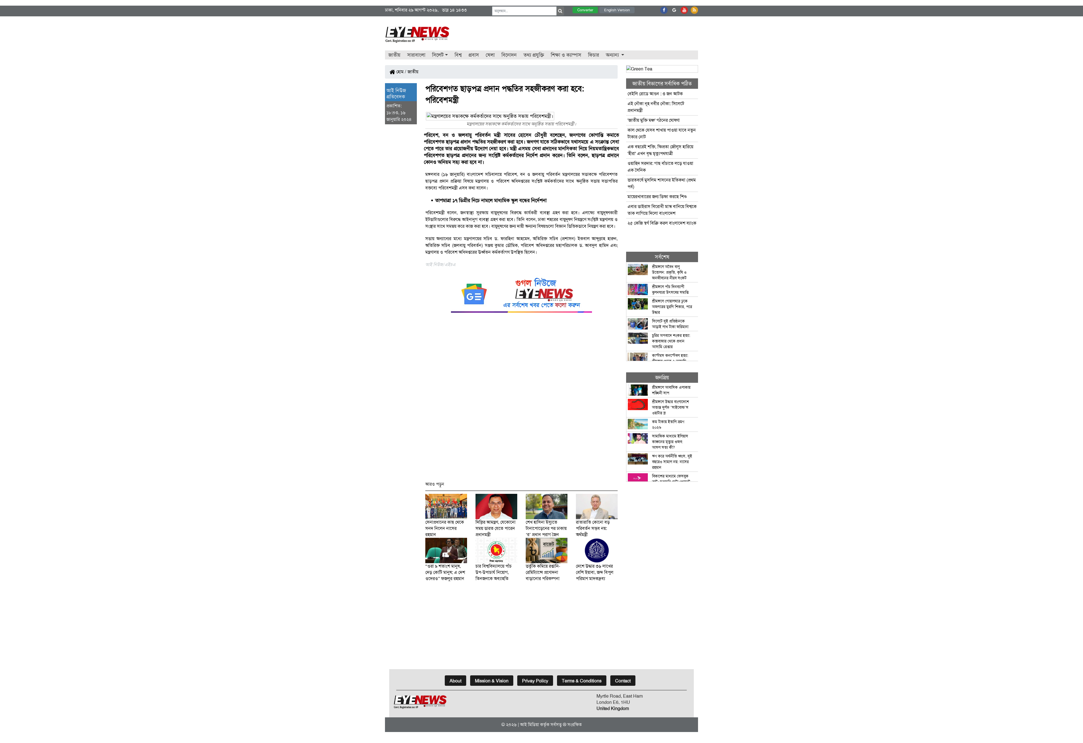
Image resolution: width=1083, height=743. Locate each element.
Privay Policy (535, 681)
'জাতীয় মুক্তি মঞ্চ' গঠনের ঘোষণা (654, 120)
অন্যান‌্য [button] (613, 55)
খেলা (490, 55)
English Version (617, 10)
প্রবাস (473, 55)
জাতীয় (394, 55)
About (455, 681)
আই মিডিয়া (529, 724)
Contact (623, 681)
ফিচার (593, 55)
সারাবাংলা (416, 55)
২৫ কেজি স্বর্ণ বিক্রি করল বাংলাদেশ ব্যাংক (662, 223)
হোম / (400, 72)
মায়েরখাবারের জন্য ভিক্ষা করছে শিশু (657, 197)
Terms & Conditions (582, 681)
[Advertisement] (521, 399)
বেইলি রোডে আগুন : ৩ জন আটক (656, 94)
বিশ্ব (458, 55)
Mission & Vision (492, 681)
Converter (585, 10)
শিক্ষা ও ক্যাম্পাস (566, 55)
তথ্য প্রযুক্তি (533, 55)
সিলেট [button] (438, 55)
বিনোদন (509, 55)
